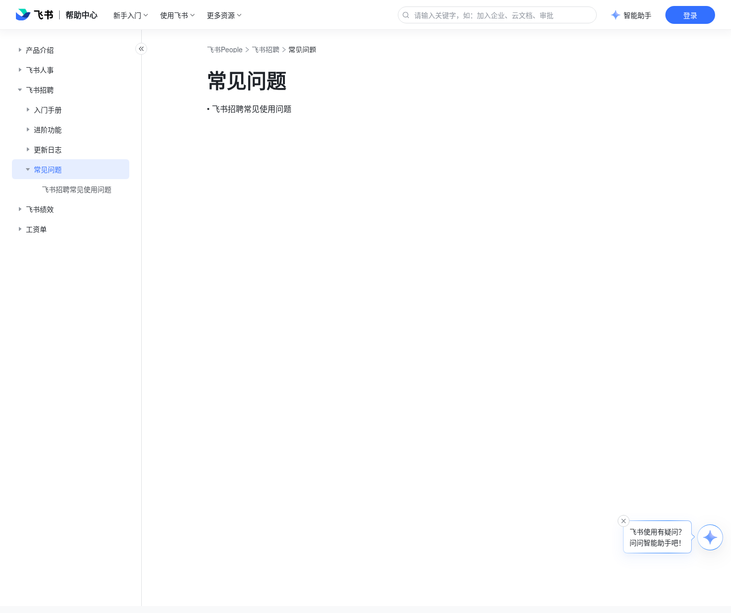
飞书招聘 (265, 49)
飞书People (225, 49)
